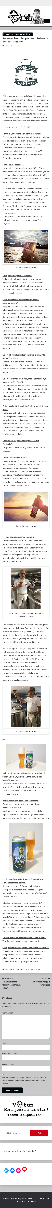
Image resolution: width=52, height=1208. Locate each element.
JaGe (19, 45)
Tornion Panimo (40, 969)
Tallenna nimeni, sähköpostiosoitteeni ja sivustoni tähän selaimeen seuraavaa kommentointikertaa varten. (24, 1080)
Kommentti (7, 1012)
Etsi (39, 1133)
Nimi (4, 1043)
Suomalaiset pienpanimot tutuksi (17, 34)
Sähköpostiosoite (10, 1053)
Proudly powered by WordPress (18, 1198)
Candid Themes (29, 1201)
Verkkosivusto (8, 1064)
